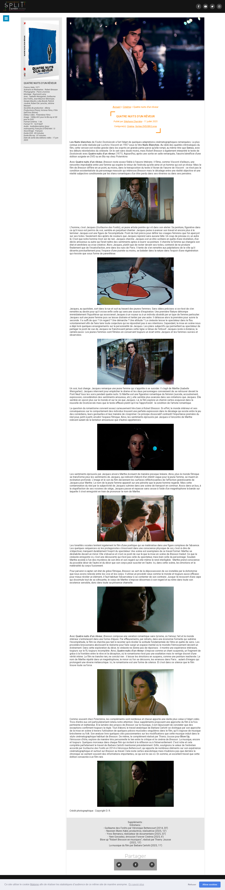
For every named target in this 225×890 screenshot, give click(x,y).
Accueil (116, 107)
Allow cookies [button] (209, 884)
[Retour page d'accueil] (14, 6)
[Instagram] (219, 6)
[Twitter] (212, 6)
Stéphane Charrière (133, 121)
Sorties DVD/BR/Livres (146, 126)
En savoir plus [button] (136, 884)
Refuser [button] (192, 884)
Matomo (34, 884)
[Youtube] (205, 6)
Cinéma (127, 107)
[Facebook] (198, 6)
